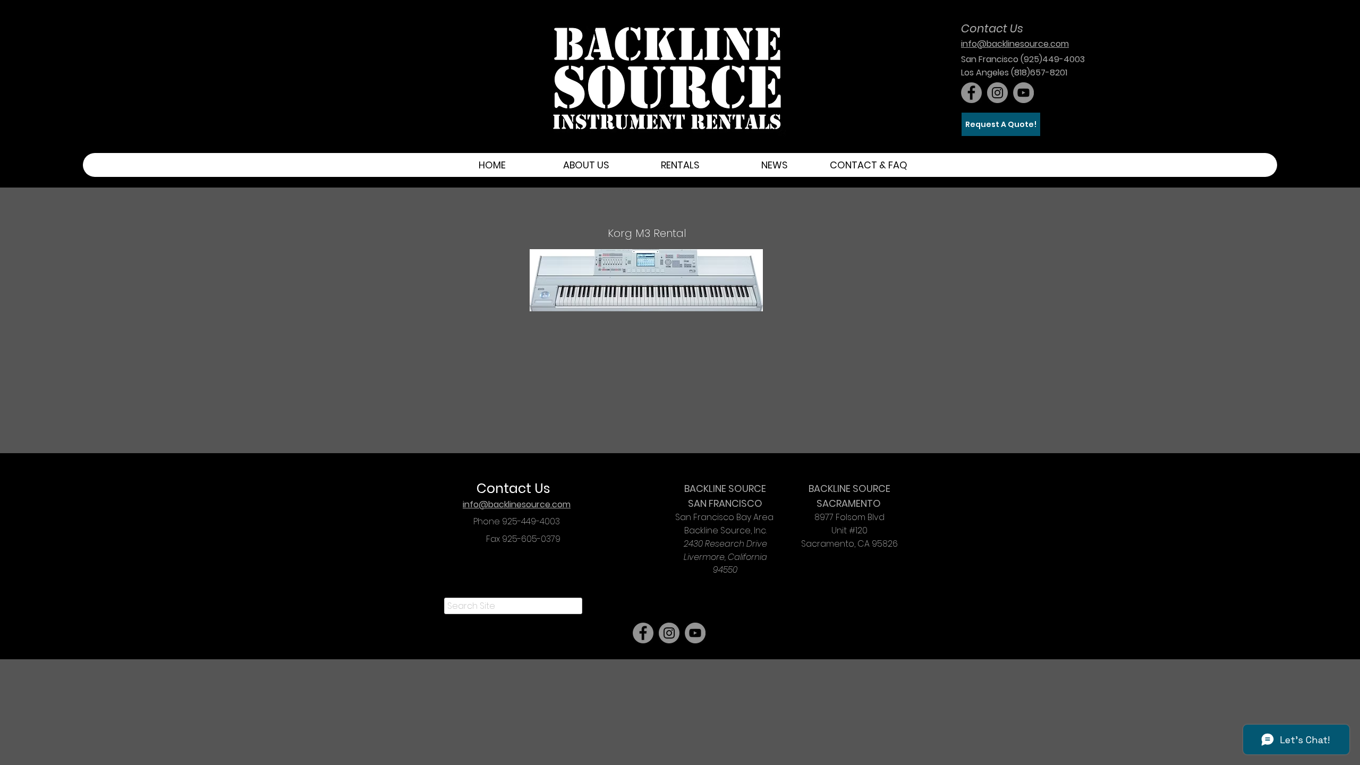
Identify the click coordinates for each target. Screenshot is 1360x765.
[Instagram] (997, 92)
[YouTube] (1023, 92)
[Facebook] (971, 92)
